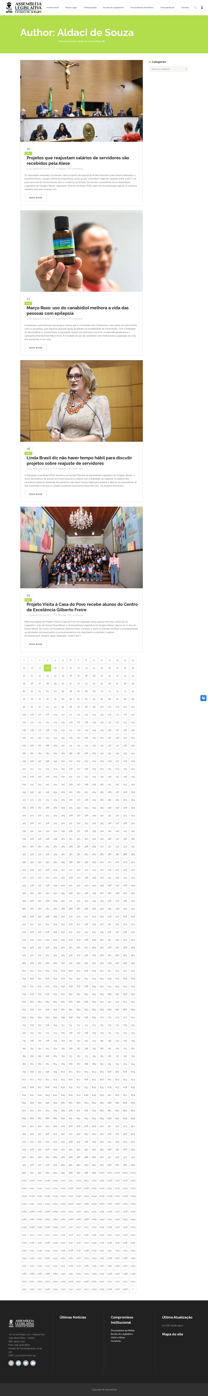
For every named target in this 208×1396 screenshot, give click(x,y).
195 (24, 761)
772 (78, 1056)
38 (86, 675)
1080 (24, 1219)
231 (70, 776)
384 (94, 854)
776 (109, 1056)
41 (109, 675)
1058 (86, 1204)
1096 (32, 1227)
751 (32, 1048)
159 (94, 738)
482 (40, 908)
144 (94, 730)
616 (32, 978)
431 (109, 877)
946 (32, 1149)
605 (63, 971)
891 (71, 1118)
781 (32, 1064)
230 (63, 776)
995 (63, 1173)
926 (110, 1134)
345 (24, 839)
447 (117, 885)
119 (133, 714)
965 (63, 1157)
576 (71, 955)
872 (40, 1110)
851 (109, 1095)
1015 (101, 1180)
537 (117, 932)
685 (102, 1009)
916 (32, 1134)
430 (102, 877)
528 (47, 932)
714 (94, 1025)
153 (47, 738)
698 (86, 1017)
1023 (47, 1188)
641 (109, 986)
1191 (71, 1273)
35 (63, 675)
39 (94, 675)
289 (55, 808)
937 (78, 1141)
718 (125, 1025)
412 (78, 870)
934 (55, 1141)
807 (117, 1072)
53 (86, 683)
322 (78, 823)
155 (63, 738)
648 (47, 994)
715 (102, 1025)
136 (32, 730)
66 (70, 691)
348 (47, 839)
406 (32, 870)
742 (78, 1040)
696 (71, 1017)
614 (133, 971)
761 (109, 1048)
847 (78, 1095)
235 (102, 776)
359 (133, 839)
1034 (132, 1188)
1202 (39, 1281)
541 (32, 940)
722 (39, 1033)
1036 (31, 1196)
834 (94, 1087)
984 (94, 1165)
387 (117, 854)
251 (109, 784)
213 (47, 769)
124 (55, 722)
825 (24, 1087)
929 (133, 1134)
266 (110, 792)
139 (55, 730)
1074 (94, 1211)
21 (71, 668)
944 (133, 1141)
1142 (39, 1250)
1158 (47, 1258)
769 (55, 1056)
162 (117, 738)
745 (102, 1040)
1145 (63, 1250)
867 (117, 1103)
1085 (62, 1219)
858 (47, 1103)
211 (32, 769)
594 (94, 963)
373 (125, 846)
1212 (117, 1281)
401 (109, 862)
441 (71, 885)
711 (70, 1025)
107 (39, 714)
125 (63, 722)
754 (55, 1048)
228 (47, 776)
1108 (125, 1227)
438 (47, 885)
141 (70, 730)
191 (109, 753)
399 (94, 862)
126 (71, 722)
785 (63, 1064)
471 (70, 901)
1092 (117, 1219)
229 (55, 776)
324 (94, 823)
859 (55, 1103)
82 (78, 699)
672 (117, 1002)
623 (86, 978)
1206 (70, 1281)
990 (24, 1173)
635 (63, 986)
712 (78, 1025)
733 (125, 1033)
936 (71, 1141)
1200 (24, 1281)
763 (125, 1048)
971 (109, 1157)
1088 (86, 1219)
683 (86, 1009)
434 (133, 877)
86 (109, 699)
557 (39, 947)
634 (55, 986)
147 (117, 730)
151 (32, 738)
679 (55, 1009)
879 (94, 1110)
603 (47, 971)
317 (39, 823)
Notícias (62, 169)
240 (24, 784)
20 (63, 668)
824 (133, 1079)
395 (63, 862)
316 (32, 823)
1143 (47, 1250)
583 (125, 955)
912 (117, 1126)
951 (71, 1149)
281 (109, 800)
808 (125, 1072)
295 (102, 808)
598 (125, 963)
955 (102, 1149)
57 (117, 683)
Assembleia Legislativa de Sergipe (38, 41)
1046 (109, 1196)
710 (63, 1025)
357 (117, 839)
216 (71, 769)
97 (78, 707)
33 (47, 675)
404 (133, 862)
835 (102, 1087)
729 (94, 1033)
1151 (109, 1250)
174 (94, 745)
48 (47, 683)
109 (55, 714)
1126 (32, 1242)
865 (102, 1103)
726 (71, 1033)
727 (78, 1033)
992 (40, 1173)
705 (24, 1025)
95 (63, 707)
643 (125, 986)
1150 (101, 1250)
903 (47, 1126)
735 (24, 1040)
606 (71, 971)
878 (86, 1110)
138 (47, 730)
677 (39, 1009)
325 (102, 823)
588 (47, 963)
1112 (39, 1235)
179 (133, 745)
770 (63, 1056)
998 (86, 1173)
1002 (117, 1173)
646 (32, 994)
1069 (55, 1211)
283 (125, 800)
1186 (32, 1273)
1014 (94, 1180)
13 (125, 660)
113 (86, 714)
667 (78, 1002)
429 (94, 877)
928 (125, 1134)
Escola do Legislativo (122, 1334)
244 (55, 784)
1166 (109, 1258)
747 (117, 1040)
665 (63, 1002)
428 (86, 877)
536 (109, 932)
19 (55, 668)
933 (47, 1141)
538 (125, 932)
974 (133, 1157)
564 (94, 947)
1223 (86, 1289)
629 (133, 978)
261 (71, 792)
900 (24, 1126)
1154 (132, 1250)
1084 (55, 1219)
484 (55, 908)
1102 (78, 1227)
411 (70, 870)
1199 (132, 1273)
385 (102, 854)
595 (102, 963)
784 (55, 1064)
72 (117, 691)
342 (117, 831)
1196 (109, 1273)
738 (47, 1040)
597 (117, 963)
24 (94, 668)
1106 (109, 1227)
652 (78, 994)
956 (110, 1149)
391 (32, 862)
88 (125, 699)
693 (47, 1017)
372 (117, 846)
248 (86, 784)
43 (125, 675)
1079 (132, 1211)
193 (125, 753)
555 (24, 947)
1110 (24, 1235)
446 (110, 885)
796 (32, 1072)
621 (71, 978)
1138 (125, 1242)
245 (63, 784)
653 (86, 994)
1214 (132, 1281)
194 (133, 753)
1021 (32, 1188)
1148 (86, 1250)
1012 (78, 1180)
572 (39, 955)
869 (133, 1103)
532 (78, 932)
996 (71, 1173)
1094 (133, 1219)
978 (47, 1165)
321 (70, 823)
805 (102, 1072)
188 (86, 753)
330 (24, 831)
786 (71, 1064)
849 (94, 1095)
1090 (101, 1219)
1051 (32, 1204)
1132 (78, 1242)
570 (24, 955)
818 (86, 1079)
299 (133, 808)
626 (110, 978)
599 (133, 963)
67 (78, 691)
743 (86, 1040)
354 (94, 839)
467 (40, 901)
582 (117, 955)
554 (133, 940)
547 (78, 940)
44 (133, 675)
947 (40, 1149)
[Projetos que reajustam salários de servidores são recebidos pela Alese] (81, 100)
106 (32, 714)
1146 (70, 1250)
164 (133, 738)
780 (24, 1064)
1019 (132, 1180)
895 (102, 1118)
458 (86, 893)
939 (94, 1141)
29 (133, 668)
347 (40, 839)
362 (40, 846)
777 (117, 1056)
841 (32, 1095)
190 (102, 753)
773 (86, 1056)
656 (110, 994)
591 (71, 963)
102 (117, 707)
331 (32, 831)
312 (117, 815)
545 (63, 940)
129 (94, 722)
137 (39, 730)
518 (86, 924)
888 (47, 1118)
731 (109, 1033)
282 (117, 800)
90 (24, 707)
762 (117, 1048)
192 (117, 753)
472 (78, 901)
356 (109, 839)
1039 (55, 1196)
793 (125, 1064)
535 (102, 932)
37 (78, 675)
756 (71, 1048)
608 (86, 971)
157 (78, 738)
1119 (94, 1235)
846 (71, 1095)
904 (55, 1126)
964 (55, 1157)
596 (110, 963)
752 (39, 1048)
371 (109, 846)
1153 (125, 1250)
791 (109, 1064)
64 (55, 691)
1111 (32, 1235)
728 (86, 1033)
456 (71, 893)
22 (78, 668)
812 (40, 1079)
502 (78, 916)
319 (55, 823)
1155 (24, 1258)
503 (86, 916)
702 (117, 1017)
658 (125, 994)
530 (63, 932)
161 (109, 738)
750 (24, 1048)
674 (133, 1002)
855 (24, 1103)
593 (86, 963)
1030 (101, 1188)
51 (71, 683)
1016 (109, 1180)
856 (32, 1103)
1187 (39, 1273)
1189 (55, 1273)
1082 (39, 1219)
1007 (39, 1180)
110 (63, 714)
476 (109, 901)
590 (63, 963)
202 (78, 761)
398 (86, 862)
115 (102, 714)
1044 (94, 1196)
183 (47, 753)
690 (24, 1017)
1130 (63, 1242)
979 (55, 1165)
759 (94, 1048)
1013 (86, 1180)
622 (78, 978)
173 (86, 745)
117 (117, 714)
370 (102, 846)
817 (78, 1079)
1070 (63, 1211)
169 (55, 745)
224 (133, 769)
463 (125, 893)
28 (125, 668)
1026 (70, 1188)
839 (133, 1087)
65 (63, 691)
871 (32, 1110)
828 (47, 1087)
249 (94, 784)
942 (117, 1141)
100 (102, 707)
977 (39, 1165)
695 (63, 1017)
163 (125, 738)
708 (47, 1025)
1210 (101, 1281)
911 (109, 1126)
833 (86, 1087)
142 (78, 730)
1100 (63, 1227)
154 (55, 738)
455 (63, 893)
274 (55, 800)
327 (117, 823)
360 (24, 846)
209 (133, 761)
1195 (101, 1273)
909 (94, 1126)
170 (63, 745)
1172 (39, 1266)
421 (32, 877)
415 (102, 870)
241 (32, 784)
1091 (109, 1219)
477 (117, 901)
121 (32, 722)
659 (133, 994)
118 (125, 714)
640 (102, 986)
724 (55, 1033)
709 (55, 1025)
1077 (117, 1211)
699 (94, 1017)
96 (70, 707)
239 (133, 776)
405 (24, 870)
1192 (78, 1273)
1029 (94, 1188)
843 (47, 1095)
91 (32, 707)
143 (86, 730)
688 (125, 1009)
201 (71, 761)
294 (94, 808)
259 (55, 792)
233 (86, 776)
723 (47, 1033)
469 (55, 901)
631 (32, 986)
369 (94, 846)
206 (110, 761)
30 (24, 675)
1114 (55, 1235)
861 (71, 1103)
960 (24, 1157)
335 (63, 831)
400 (102, 862)
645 (24, 994)
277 (78, 800)
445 (102, 885)
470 (63, 901)
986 (110, 1165)
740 (63, 1040)
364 (55, 846)
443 (86, 885)
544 (55, 940)
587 (40, 963)
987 (117, 1165)
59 (133, 683)
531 (70, 932)
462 (117, 893)
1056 (70, 1204)
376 (32, 854)
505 (102, 916)
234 (94, 776)
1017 (117, 1180)
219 (94, 769)
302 (40, 815)
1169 (132, 1258)
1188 (47, 1273)
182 (40, 753)
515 (63, 924)
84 (94, 699)
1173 (47, 1266)
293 (86, 808)
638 (86, 986)
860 (63, 1103)
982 (79, 1165)
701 (109, 1017)
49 (55, 683)
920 (63, 1134)
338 (86, 831)
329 (133, 823)
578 (86, 955)
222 (117, 769)
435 (24, 885)
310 (102, 815)
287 (40, 808)
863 (86, 1103)
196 (32, 761)
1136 (109, 1242)
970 (102, 1157)
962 (40, 1157)
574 (55, 955)
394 (55, 862)
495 (24, 916)
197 (39, 761)
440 (63, 885)
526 (32, 932)
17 (40, 668)
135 (24, 730)
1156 (32, 1258)
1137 (117, 1242)
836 (110, 1087)
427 (78, 877)
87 (117, 699)
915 (24, 1134)
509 (133, 916)
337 (78, 831)
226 (32, 776)
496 (32, 916)
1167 (117, 1258)
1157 (39, 1258)
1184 (132, 1266)
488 (86, 908)
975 (24, 1165)
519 (94, 924)
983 (86, 1165)
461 (109, 893)
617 (39, 978)
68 (86, 691)
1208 (86, 1281)
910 (102, 1126)
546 (71, 940)
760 (102, 1048)
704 (133, 1017)
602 (40, 971)
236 (109, 776)
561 (71, 947)
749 (133, 1040)
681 (71, 1009)
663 (47, 1002)
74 (133, 691)
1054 (55, 1204)
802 (79, 1072)
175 (102, 745)
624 (94, 978)
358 (125, 839)
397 (78, 862)
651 (71, 994)
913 (125, 1126)
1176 (71, 1266)
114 (94, 714)
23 (86, 668)
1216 (32, 1289)
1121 (109, 1235)
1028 (86, 1188)
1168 (125, 1258)
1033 (125, 1188)
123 (47, 722)
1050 (24, 1204)
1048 (125, 1196)
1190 (63, 1273)
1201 (32, 1281)
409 (55, 870)
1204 (55, 1281)
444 (94, 885)
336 (71, 831)
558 (47, 947)
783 (47, 1064)
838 (125, 1087)
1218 (47, 1289)
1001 (109, 1173)
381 (71, 854)
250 (102, 784)
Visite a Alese (118, 1337)
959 (133, 1149)
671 (109, 1002)
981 (71, 1165)
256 (32, 792)
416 (109, 870)
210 (24, 769)
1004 (133, 1173)
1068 (47, 1211)
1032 (117, 1188)
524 (133, 924)
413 (86, 870)
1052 (39, 1204)
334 (55, 831)
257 (39, 792)
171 (70, 745)
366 (71, 846)
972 (117, 1157)
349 (55, 839)
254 (133, 784)
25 (102, 668)
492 (117, 908)
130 (102, 722)
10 (102, 660)
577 (78, 955)
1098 (47, 1227)
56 (109, 683)
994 (55, 1173)
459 (94, 893)
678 (47, 1009)
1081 (32, 1219)
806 (110, 1072)
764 (133, 1048)
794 (133, 1064)
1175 (63, 1266)
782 (40, 1064)
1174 (55, 1266)
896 (110, 1118)
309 (94, 815)
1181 (109, 1266)
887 (40, 1118)
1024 (55, 1188)
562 (78, 947)
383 (86, 854)
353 (86, 839)
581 (109, 955)
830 (63, 1087)
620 (63, 978)
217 (78, 769)
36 (70, 675)
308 (86, 815)
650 (63, 994)
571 (32, 955)
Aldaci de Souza (41, 169)
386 (110, 854)
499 (55, 916)
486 (71, 908)
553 (125, 940)
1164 (94, 1258)
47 (40, 683)
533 (86, 932)
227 (39, 776)
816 (71, 1079)
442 (79, 885)
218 (86, 769)
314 (133, 815)
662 (40, 1002)
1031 (109, 1188)
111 (70, 714)
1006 (32, 1180)
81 (71, 699)
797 (39, 1072)
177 (117, 745)
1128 (47, 1242)
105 (24, 714)
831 (71, 1087)
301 (32, 815)
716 (109, 1025)
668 (86, 1002)
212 (39, 769)
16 (32, 668)
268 (125, 792)
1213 (125, 1281)
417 (117, 870)
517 (78, 924)
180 (24, 753)
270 (24, 800)
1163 (86, 1258)
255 (24, 792)
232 (78, 776)
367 (78, 846)
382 (78, 854)
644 (133, 986)
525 (24, 932)
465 (24, 901)
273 (47, 800)
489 (94, 908)
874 (55, 1110)
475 (102, 901)
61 (32, 691)
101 (109, 707)
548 (86, 940)
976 (32, 1165)
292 (78, 808)
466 (32, 901)
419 (133, 870)
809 (133, 1072)
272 (39, 800)
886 (32, 1118)
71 (110, 691)
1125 (24, 1242)
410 (63, 870)
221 (109, 769)
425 (63, 877)
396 (71, 862)
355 (102, 839)
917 (39, 1134)
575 (63, 955)
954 (94, 1149)
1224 (94, 1289)
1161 (71, 1258)
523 (125, 924)
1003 (125, 1173)
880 (102, 1110)
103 (125, 707)
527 (39, 932)
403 (125, 862)
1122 (117, 1235)
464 (133, 893)
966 (71, 1157)
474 (94, 901)
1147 (78, 1250)
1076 (109, 1211)
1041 (70, 1196)
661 (32, 1002)
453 (47, 893)
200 (63, 761)
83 (86, 699)
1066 (32, 1211)
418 (125, 870)
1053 (47, 1204)
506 (110, 916)
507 (117, 916)
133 (125, 722)
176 (109, 745)
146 (109, 730)
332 (40, 831)
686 (110, 1009)
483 (47, 908)
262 (78, 792)
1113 (47, 1235)
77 (40, 699)
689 (133, 1009)
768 (47, 1056)
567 (117, 947)
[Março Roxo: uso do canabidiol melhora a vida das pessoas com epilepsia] (81, 250)
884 (133, 1110)
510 (24, 924)
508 (125, 916)
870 (24, 1110)
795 (24, 1072)
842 (40, 1095)
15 (24, 668)
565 (102, 947)
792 (117, 1064)
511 (32, 924)
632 (40, 986)
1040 (63, 1196)
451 (32, 893)
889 (55, 1118)
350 (63, 839)
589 (55, 963)
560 (63, 947)
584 (133, 955)
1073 (86, 1211)
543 (47, 940)
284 (133, 800)
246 (71, 784)
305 (63, 815)
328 (125, 823)
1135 (102, 1242)
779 (133, 1056)
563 (86, 947)
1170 (24, 1266)
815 (63, 1079)
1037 (39, 1196)
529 (55, 932)
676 (32, 1009)
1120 (101, 1235)
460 (102, 893)
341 (109, 831)
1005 (24, 1180)
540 (24, 940)
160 (102, 738)
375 (24, 854)
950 (63, 1149)
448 (125, 885)
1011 (71, 1180)
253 (125, 784)
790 (102, 1064)
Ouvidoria (116, 1341)
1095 (24, 1227)
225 (24, 776)
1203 (47, 1281)
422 (40, 877)
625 (102, 978)
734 (133, 1033)
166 (32, 745)
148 (125, 730)
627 (117, 978)
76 (32, 699)
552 (117, 940)
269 (133, 792)
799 (55, 1072)
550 (102, 940)
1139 (132, 1242)
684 (94, 1009)
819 (94, 1079)
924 (94, 1134)
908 (86, 1126)
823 (125, 1079)
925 (102, 1134)
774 (94, 1056)
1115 (63, 1235)
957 (117, 1149)
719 (133, 1025)
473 (86, 901)
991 (32, 1173)
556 (32, 947)
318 (47, 823)
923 (86, 1134)
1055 (63, 1204)
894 (94, 1118)
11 (110, 660)
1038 (47, 1196)
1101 (71, 1227)
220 (102, 769)
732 (117, 1033)
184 (55, 753)
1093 (125, 1219)
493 (125, 908)
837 (117, 1087)
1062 (117, 1204)
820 (102, 1079)
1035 (24, 1196)
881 (109, 1110)
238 (125, 776)
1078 (125, 1211)
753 (47, 1048)
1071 (71, 1211)
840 (24, 1095)
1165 (101, 1258)
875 (63, 1110)
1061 (109, 1204)
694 (55, 1017)
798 (47, 1072)
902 (40, 1126)
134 (133, 722)
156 (71, 738)
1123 (125, 1235)
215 (63, 769)
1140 (24, 1250)
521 (109, 924)
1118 (86, 1235)
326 (109, 823)
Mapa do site (172, 1334)
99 (94, 707)
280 (102, 800)
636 (71, 986)
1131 (71, 1242)
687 (117, 1009)
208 (125, 761)
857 (40, 1103)
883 (125, 1110)
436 (32, 885)
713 (86, 1025)
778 (125, 1056)
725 (63, 1033)
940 (102, 1141)
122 (39, 722)
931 (32, 1141)
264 (94, 792)
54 (94, 683)
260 (63, 792)
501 (71, 916)
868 (125, 1103)
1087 (78, 1219)
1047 (117, 1196)
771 (70, 1056)
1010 (63, 1180)
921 (71, 1134)
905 (63, 1126)
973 (125, 1157)
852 (117, 1095)
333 (47, 831)
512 (39, 924)
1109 (132, 1227)
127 (78, 722)
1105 (101, 1227)
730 (102, 1033)
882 (117, 1110)
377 (39, 854)
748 (125, 1040)
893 (86, 1118)
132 (117, 722)
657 (117, 994)
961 (32, 1157)
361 (32, 846)
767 (39, 1056)
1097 (39, 1227)
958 (125, 1149)
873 (47, 1110)
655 (102, 994)
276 (71, 800)
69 (94, 691)
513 (47, 924)
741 (70, 1040)
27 (117, 668)
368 (86, 846)
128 (86, 722)
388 (125, 854)
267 (117, 792)
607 (78, 971)
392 (40, 862)
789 (94, 1064)
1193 (86, 1273)
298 (125, 808)
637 (78, 986)
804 (94, 1072)
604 (55, 971)
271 (32, 800)
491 (109, 908)
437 (40, 885)
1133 (86, 1242)
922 (78, 1134)
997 (78, 1173)
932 (40, 1141)
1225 (101, 1289)
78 (47, 699)
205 (102, 761)
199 (55, 761)
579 (94, 955)
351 (70, 839)
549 (94, 940)
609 (94, 971)
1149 (94, 1250)
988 (125, 1165)
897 (117, 1118)
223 (125, 769)
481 (32, 908)
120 (24, 722)
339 (94, 831)
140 (63, 730)
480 (24, 908)
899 (133, 1118)
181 (32, 753)
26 (109, 668)
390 (24, 862)
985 (102, 1165)
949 (55, 1149)
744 (94, 1040)
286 (32, 808)
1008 (47, 1180)
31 (32, 675)
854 (133, 1095)
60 (24, 691)
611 (109, 971)
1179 (94, 1266)
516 (71, 924)
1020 (24, 1188)
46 (32, 683)
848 (86, 1095)
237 (117, 776)
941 (109, 1141)
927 (117, 1134)
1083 (47, 1219)
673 (125, 1002)
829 (55, 1087)
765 (24, 1056)
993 (47, 1173)
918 (47, 1134)
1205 (63, 1281)
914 (133, 1126)
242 (40, 784)
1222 (78, 1289)
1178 (86, 1266)
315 (24, 823)
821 (109, 1079)
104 (133, 707)
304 (55, 815)
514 (55, 924)
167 (39, 745)
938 (86, 1141)
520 (102, 924)
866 (110, 1103)
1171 (32, 1266)
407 (40, 870)
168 (47, 745)
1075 (101, 1211)
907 (78, 1126)
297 (117, 808)
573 (47, 955)
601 (32, 971)
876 (71, 1110)
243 (47, 784)
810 (24, 1079)
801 (71, 1072)
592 (78, 963)
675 (24, 1009)
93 (47, 707)
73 (125, 691)
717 (117, 1025)
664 (55, 1002)
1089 (94, 1219)
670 (102, 1002)
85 (101, 699)
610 (102, 971)
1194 (94, 1273)
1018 (125, 1180)
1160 (63, 1258)
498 (47, 916)
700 (102, 1017)
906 (71, 1126)
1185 (24, 1273)
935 (63, 1141)
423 (47, 877)
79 (55, 699)
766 (32, 1056)
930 (24, 1141)
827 (40, 1087)
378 (47, 854)
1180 (101, 1266)
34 (55, 675)
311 (109, 815)
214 (55, 769)
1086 (70, 1219)
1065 (24, 1211)
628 (125, 978)
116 (109, 714)
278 (86, 800)
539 (133, 932)
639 (94, 986)
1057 (78, 1204)
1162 (78, 1258)
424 (55, 877)
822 (117, 1079)
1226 (109, 1289)
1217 (39, 1289)
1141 (32, 1250)
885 (24, 1118)
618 (47, 978)
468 (47, 901)
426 (71, 877)
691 (32, 1017)
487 (78, 908)
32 (40, 675)
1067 (39, 1211)
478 (125, 901)
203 (86, 761)
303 (47, 815)
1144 (55, 1250)
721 (32, 1033)
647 (40, 994)
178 (125, 745)
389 (133, 854)
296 (110, 808)
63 (47, 691)
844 (55, 1095)
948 (47, 1149)
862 (79, 1103)
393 (47, 862)
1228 (125, 1289)
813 (47, 1079)
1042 (78, 1196)
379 (55, 854)
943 (125, 1141)
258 (47, 792)
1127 (39, 1242)
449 (133, 885)
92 (39, 707)
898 (125, 1118)
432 (117, 877)
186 (71, 753)
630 (24, 986)
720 (24, 1033)
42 (117, 675)
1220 (63, 1289)
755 (63, 1048)
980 (63, 1165)
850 (102, 1095)
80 (63, 699)
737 (39, 1040)
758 (86, 1048)
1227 (117, 1289)
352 (78, 839)
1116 (71, 1235)
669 (94, 1002)
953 (86, 1149)
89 (133, 699)
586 (32, 963)
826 (32, 1087)
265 (102, 792)
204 (94, 761)
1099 (55, 1227)
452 (40, 893)
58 (125, 683)
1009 (55, 1180)
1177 (78, 1266)
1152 (117, 1250)
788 (86, 1064)
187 (78, 753)
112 (78, 714)
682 (79, 1009)
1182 (117, 1266)
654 (94, 994)
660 (24, 1002)
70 (102, 691)
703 (125, 1017)
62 (39, 691)
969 (94, 1157)
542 (40, 940)
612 (117, 971)
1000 (101, 1173)
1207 (78, 1281)
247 (78, 784)
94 (55, 707)
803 (86, 1072)
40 (101, 675)
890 (63, 1118)
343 (125, 831)
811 (32, 1079)
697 (78, 1017)
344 (133, 831)
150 (24, 738)
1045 (101, 1196)
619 (55, 978)
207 (117, 761)
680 (63, 1009)
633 (47, 986)
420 (24, 877)
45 (24, 683)
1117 (78, 1235)
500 (63, 916)
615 (24, 978)
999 (94, 1173)
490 (102, 908)
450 (24, 893)
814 (55, 1079)
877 (78, 1110)
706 (32, 1025)
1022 (39, 1188)
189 (94, 753)
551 (109, 940)
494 (133, 908)
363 (47, 846)
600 (24, 971)
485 (63, 908)
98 (86, 707)
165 (24, 745)
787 (78, 1064)
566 (110, 947)
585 (24, 963)
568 (125, 947)
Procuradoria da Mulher (123, 1330)
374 (133, 846)
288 (47, 808)
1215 (24, 1289)
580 (102, 955)
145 (102, 730)
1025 (63, 1188)
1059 (94, 1204)
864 (94, 1103)
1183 (125, 1266)
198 (47, 761)
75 (24, 699)
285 (24, 808)
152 (39, 738)
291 (71, 808)
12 (117, 660)
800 (63, 1072)
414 (94, 870)
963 (47, 1157)
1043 (86, 1196)
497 (40, 916)
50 (63, 683)
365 (63, 846)
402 (117, 862)
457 (78, 893)
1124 (132, 1235)
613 (125, 971)
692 (40, 1017)
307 (78, 815)
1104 (94, 1227)
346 (32, 839)
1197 (117, 1273)
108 (47, 714)
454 (55, 893)
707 (39, 1025)
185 (63, 753)
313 (125, 815)
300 (24, 815)
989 (133, 1165)
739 (55, 1040)
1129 (55, 1242)
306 (71, 815)
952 (78, 1149)
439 (55, 885)
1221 (71, 1289)
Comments (77, 169)
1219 (55, 1289)
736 (32, 1040)
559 (55, 947)
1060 (101, 1204)
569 (133, 947)
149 (133, 730)
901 (32, 1126)
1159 (55, 1258)
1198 (125, 1273)
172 (78, 745)
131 (109, 722)
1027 (78, 1188)
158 (86, 738)
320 (63, 823)
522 (117, 924)
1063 (125, 1204)
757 (78, 1048)
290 (63, 808)
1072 (78, 1211)
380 (63, 854)
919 (55, 1134)
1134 (94, 1242)
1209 (94, 1281)
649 (55, 994)
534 (94, 932)
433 (125, 877)
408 (47, 870)
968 (86, 1157)
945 (24, 1149)
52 (78, 683)
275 (63, 800)
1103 (86, 1227)
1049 (133, 1196)
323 (86, 823)
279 (94, 800)
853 (125, 1095)
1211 (109, 1281)
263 (86, 792)
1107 (117, 1227)
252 (117, 784)
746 (109, 1040)
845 (63, 1095)
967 (78, 1157)
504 (94, 916)
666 (71, 1002)
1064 (133, 1204)
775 (102, 1056)
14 (133, 660)
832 (78, 1087)
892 (79, 1118)
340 (102, 831)
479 (133, 901)
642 (117, 986)
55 (102, 683)
